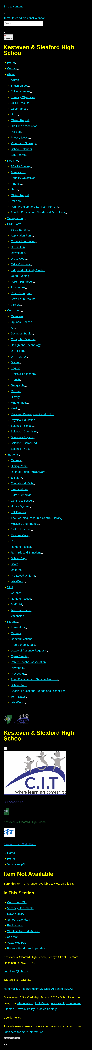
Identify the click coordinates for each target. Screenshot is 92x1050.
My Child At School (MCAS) (57, 988)
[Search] (4, 32)
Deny (12, 1038)
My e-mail (10, 988)
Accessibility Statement (66, 1003)
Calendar (39, 18)
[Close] (4, 1044)
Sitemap (9, 1009)
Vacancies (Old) (17, 864)
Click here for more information (23, 1032)
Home (11, 852)
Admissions (25, 18)
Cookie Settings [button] (47, 1009)
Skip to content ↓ (14, 6)
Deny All (17, 1038)
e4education (25, 1003)
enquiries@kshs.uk (16, 971)
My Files (21, 988)
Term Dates (11, 18)
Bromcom (33, 988)
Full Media (42, 1003)
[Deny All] (6, 1044)
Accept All (7, 1038)
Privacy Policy (26, 1009)
